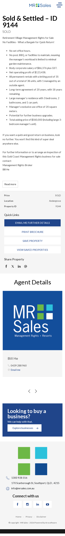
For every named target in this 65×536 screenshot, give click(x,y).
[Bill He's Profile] (32, 320)
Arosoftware (51, 522)
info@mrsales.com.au (22, 488)
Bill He (13, 358)
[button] (32, 232)
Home (18, 516)
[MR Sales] (40, 5)
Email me (15, 369)
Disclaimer (41, 516)
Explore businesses (22, 427)
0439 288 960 (19, 365)
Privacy (29, 516)
